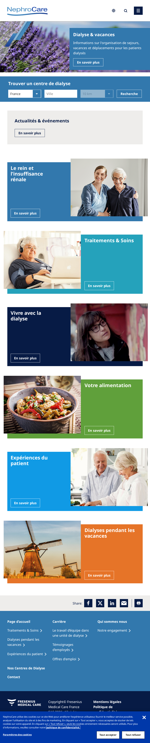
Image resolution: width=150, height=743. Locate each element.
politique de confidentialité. (63, 727)
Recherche (129, 94)
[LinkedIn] (112, 603)
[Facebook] (88, 603)
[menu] (138, 11)
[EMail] (124, 603)
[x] (100, 603)
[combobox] (46, 93)
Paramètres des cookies (17, 734)
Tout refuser (133, 734)
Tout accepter (108, 734)
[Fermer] (144, 717)
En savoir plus (88, 62)
